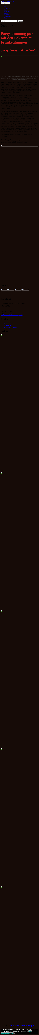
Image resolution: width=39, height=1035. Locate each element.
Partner (6, 18)
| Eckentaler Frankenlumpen (21, 1026)
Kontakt (6, 14)
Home (6, 6)
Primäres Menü (5, 3)
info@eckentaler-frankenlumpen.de (11, 315)
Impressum (7, 325)
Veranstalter (7, 16)
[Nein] (14, 1033)
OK (30, 1031)
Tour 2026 (7, 8)
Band (5, 10)
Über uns (7, 11)
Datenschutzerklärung (10, 327)
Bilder (6, 13)
